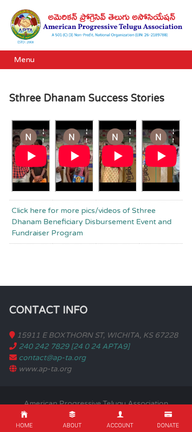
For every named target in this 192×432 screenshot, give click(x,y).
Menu (24, 59)
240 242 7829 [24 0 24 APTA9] (74, 346)
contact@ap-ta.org (52, 357)
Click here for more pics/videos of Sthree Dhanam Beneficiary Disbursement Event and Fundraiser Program (91, 222)
